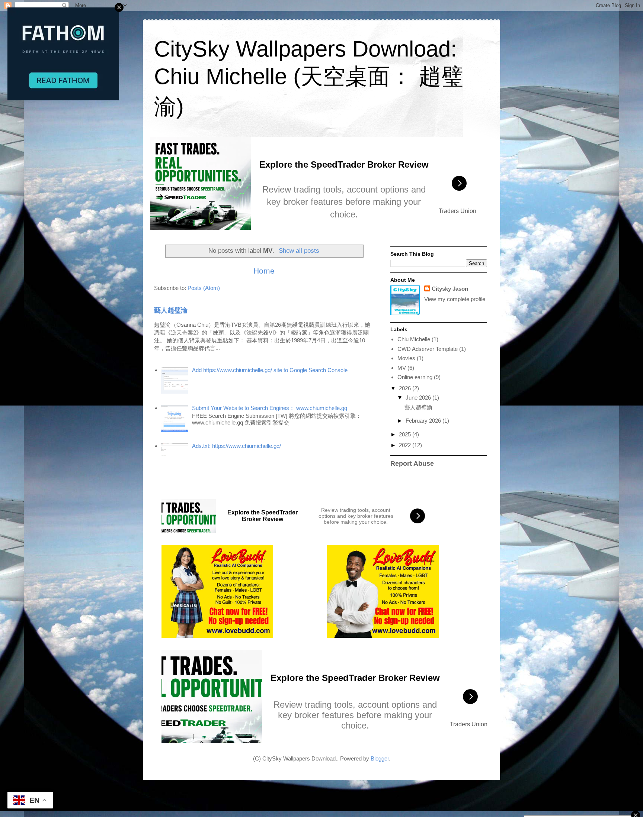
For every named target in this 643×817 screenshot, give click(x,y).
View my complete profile (454, 299)
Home (264, 271)
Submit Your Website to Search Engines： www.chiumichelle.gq (269, 408)
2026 (405, 388)
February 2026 (424, 420)
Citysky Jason (450, 288)
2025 (405, 434)
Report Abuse (412, 463)
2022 (405, 445)
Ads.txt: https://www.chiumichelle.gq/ (236, 446)
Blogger (380, 758)
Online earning (414, 377)
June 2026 (419, 397)
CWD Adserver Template (427, 349)
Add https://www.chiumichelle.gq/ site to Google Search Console (270, 370)
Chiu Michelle (413, 339)
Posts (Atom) (204, 288)
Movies (406, 358)
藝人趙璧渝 (171, 310)
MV (401, 368)
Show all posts (299, 250)
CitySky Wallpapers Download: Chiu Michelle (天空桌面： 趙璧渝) (308, 77)
